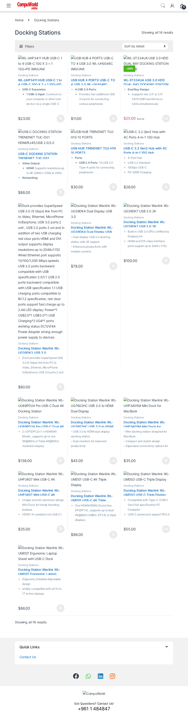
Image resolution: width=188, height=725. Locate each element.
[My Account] (172, 5)
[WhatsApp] (88, 676)
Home (19, 20)
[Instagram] (112, 676)
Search (162, 5)
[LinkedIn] (100, 676)
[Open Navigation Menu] (8, 6)
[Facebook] (75, 676)
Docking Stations (28, 75)
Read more (166, 118)
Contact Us (27, 657)
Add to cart (60, 118)
